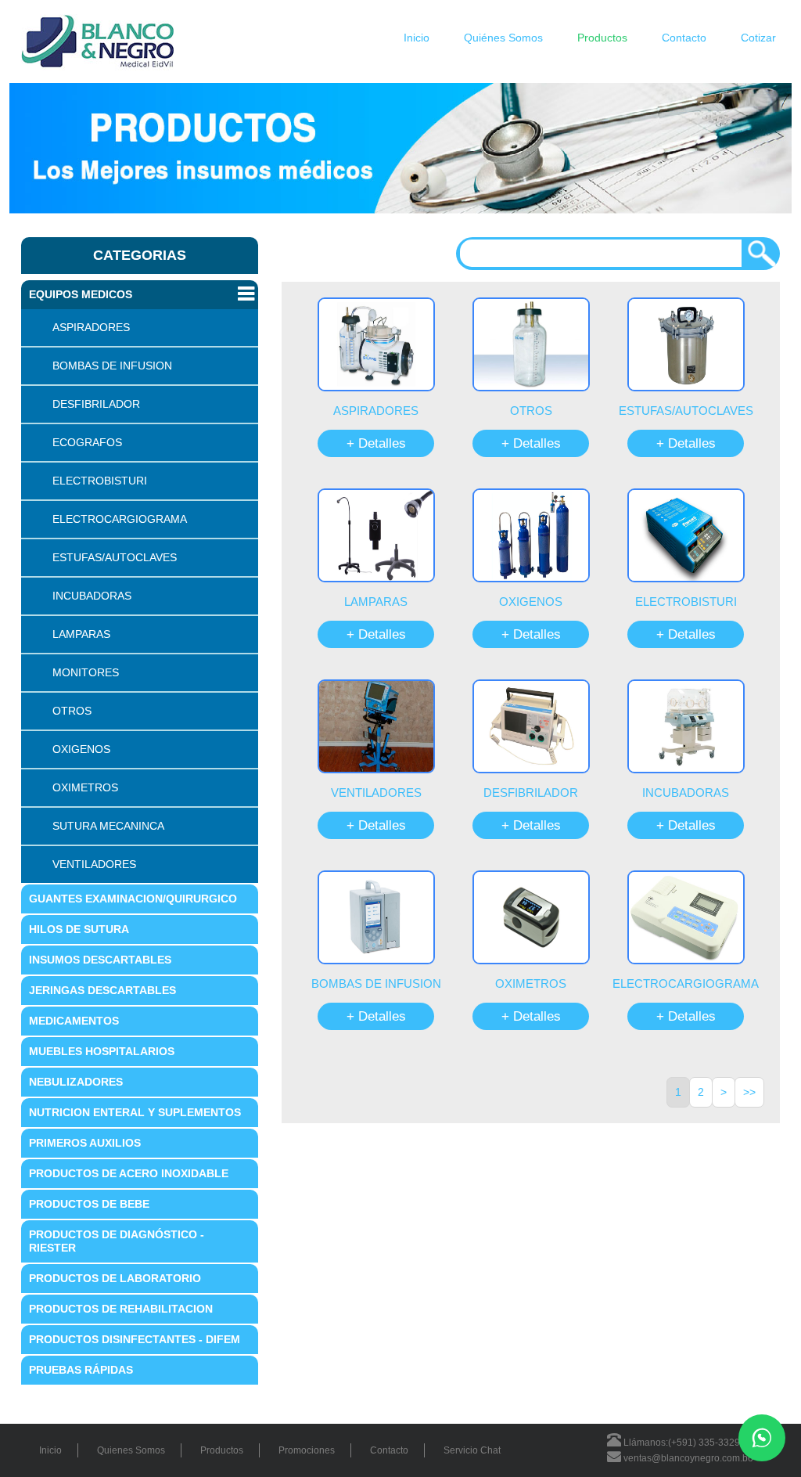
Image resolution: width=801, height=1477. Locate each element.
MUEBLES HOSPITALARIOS (101, 1051)
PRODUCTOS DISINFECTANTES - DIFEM (134, 1339)
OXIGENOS (81, 749)
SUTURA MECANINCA (108, 826)
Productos (602, 37)
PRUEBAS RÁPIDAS (81, 1370)
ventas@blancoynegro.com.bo (687, 1458)
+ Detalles (376, 443)
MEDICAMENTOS (74, 1020)
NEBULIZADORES (76, 1081)
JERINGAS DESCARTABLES (102, 990)
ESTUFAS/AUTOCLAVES (114, 557)
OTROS (72, 710)
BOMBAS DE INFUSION (112, 365)
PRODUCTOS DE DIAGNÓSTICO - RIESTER (116, 1241)
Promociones (306, 1450)
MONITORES (85, 672)
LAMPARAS (81, 634)
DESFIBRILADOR (96, 404)
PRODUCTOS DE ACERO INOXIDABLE (128, 1173)
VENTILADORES (94, 864)
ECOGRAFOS (87, 442)
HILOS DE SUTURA (79, 929)
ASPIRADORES (91, 327)
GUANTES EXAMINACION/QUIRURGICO (133, 898)
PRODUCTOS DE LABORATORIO (115, 1278)
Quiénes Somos (503, 37)
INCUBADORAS (91, 595)
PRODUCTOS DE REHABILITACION (121, 1308)
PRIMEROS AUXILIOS (85, 1143)
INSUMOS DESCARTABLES (100, 959)
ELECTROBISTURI (99, 480)
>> (749, 1092)
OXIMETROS (85, 787)
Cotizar (758, 37)
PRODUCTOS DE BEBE (89, 1204)
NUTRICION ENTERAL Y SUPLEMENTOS (135, 1112)
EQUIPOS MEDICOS (80, 294)
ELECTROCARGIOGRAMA (119, 519)
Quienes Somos (131, 1450)
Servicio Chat (472, 1450)
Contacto (684, 37)
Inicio (416, 37)
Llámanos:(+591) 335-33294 (683, 1442)
